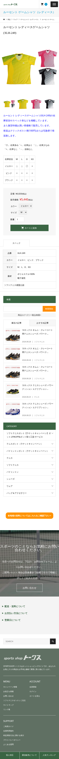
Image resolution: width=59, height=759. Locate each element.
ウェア (10, 486)
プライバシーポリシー (11, 740)
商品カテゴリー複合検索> (29, 315)
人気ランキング (49, 755)
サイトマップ (8, 705)
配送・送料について (15, 606)
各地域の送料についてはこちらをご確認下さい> (29, 515)
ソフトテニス (13, 465)
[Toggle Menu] (54, 4)
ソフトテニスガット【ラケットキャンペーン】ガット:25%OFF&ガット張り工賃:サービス (29, 435)
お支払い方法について (16, 613)
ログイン (33, 691)
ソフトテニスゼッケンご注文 (14, 700)
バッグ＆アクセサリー (17, 493)
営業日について (13, 620)
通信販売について (29, 755)
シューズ (11, 478)
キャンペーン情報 (10, 687)
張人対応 (9, 755)
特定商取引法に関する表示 (13, 735)
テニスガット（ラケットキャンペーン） (25, 443)
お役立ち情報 (8, 691)
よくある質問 (8, 744)
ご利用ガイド (8, 726)
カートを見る (35, 696)
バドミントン (13, 472)
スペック (16, 243)
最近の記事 (16, 322)
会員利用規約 (8, 731)
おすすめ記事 (43, 322)
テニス (10, 458)
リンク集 (6, 709)
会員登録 (33, 687)
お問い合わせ (29, 587)
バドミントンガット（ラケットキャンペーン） (28, 451)
